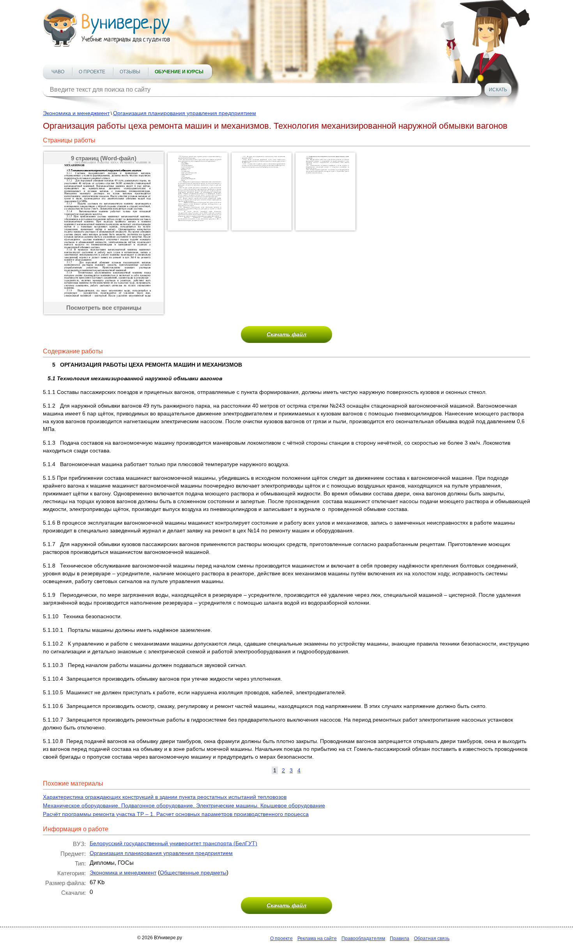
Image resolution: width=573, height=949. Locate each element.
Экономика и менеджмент (76, 113)
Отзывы (130, 72)
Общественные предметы (193, 872)
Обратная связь (431, 938)
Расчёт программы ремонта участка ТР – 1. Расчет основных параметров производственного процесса (176, 814)
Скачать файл (286, 334)
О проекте (92, 72)
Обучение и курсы (179, 72)
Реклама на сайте (317, 938)
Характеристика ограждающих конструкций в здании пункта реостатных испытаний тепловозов (164, 797)
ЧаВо (57, 72)
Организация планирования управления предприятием (184, 113)
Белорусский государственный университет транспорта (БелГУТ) (173, 843)
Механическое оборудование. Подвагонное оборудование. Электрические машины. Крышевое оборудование (184, 805)
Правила (399, 938)
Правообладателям (363, 938)
